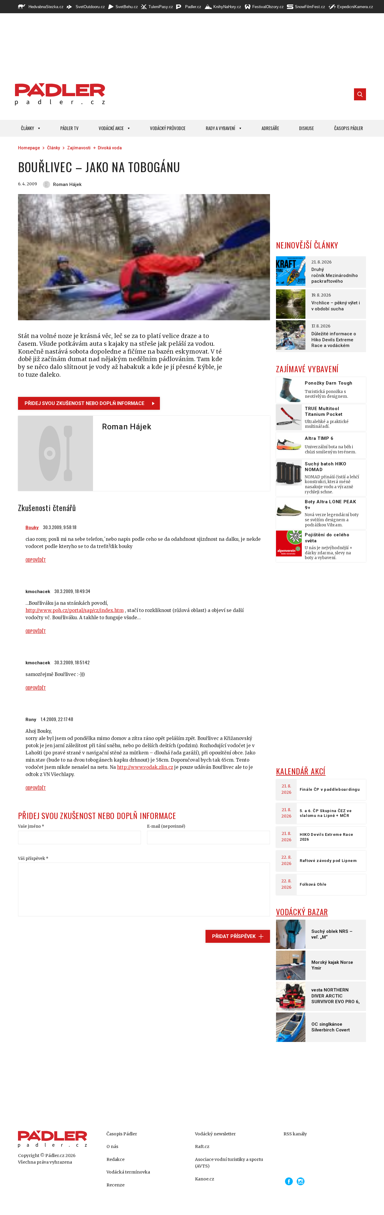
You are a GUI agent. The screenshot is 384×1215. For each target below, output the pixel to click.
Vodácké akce (111, 128)
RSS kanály (295, 1134)
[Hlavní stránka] (58, 94)
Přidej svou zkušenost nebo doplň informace (84, 403)
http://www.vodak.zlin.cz (145, 767)
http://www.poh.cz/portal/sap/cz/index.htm (75, 610)
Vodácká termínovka (128, 1172)
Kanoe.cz (204, 1179)
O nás (112, 1146)
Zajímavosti (79, 147)
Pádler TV (69, 128)
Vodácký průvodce (167, 128)
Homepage (29, 147)
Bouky (32, 527)
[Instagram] (300, 1181)
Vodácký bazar (302, 912)
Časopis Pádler (348, 128)
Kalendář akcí (301, 771)
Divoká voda (110, 147)
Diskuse (306, 128)
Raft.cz (202, 1146)
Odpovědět (36, 559)
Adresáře (270, 128)
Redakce (115, 1159)
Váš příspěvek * (33, 858)
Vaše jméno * (31, 826)
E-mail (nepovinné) (166, 826)
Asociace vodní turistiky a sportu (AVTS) (229, 1163)
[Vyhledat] (360, 94)
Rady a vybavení (220, 128)
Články (27, 128)
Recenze (115, 1185)
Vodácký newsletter (215, 1134)
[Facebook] (289, 1181)
